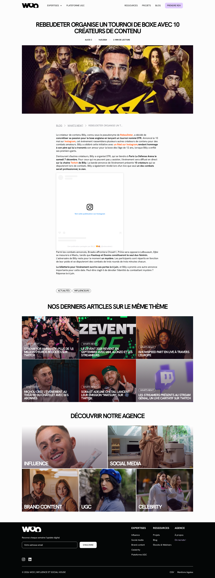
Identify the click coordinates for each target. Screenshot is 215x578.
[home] (30, 5)
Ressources (131, 5)
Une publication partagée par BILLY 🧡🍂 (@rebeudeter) (89, 246)
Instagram (70, 141)
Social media (137, 540)
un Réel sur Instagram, (126, 144)
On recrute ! (180, 540)
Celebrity (135, 549)
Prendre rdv (174, 5)
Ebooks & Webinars (162, 544)
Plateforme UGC (75, 5)
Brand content (138, 544)
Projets (146, 5)
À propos (179, 535)
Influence (135, 535)
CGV (172, 572)
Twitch (74, 162)
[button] (54, 5)
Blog (158, 5)
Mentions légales (185, 572)
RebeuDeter (126, 134)
